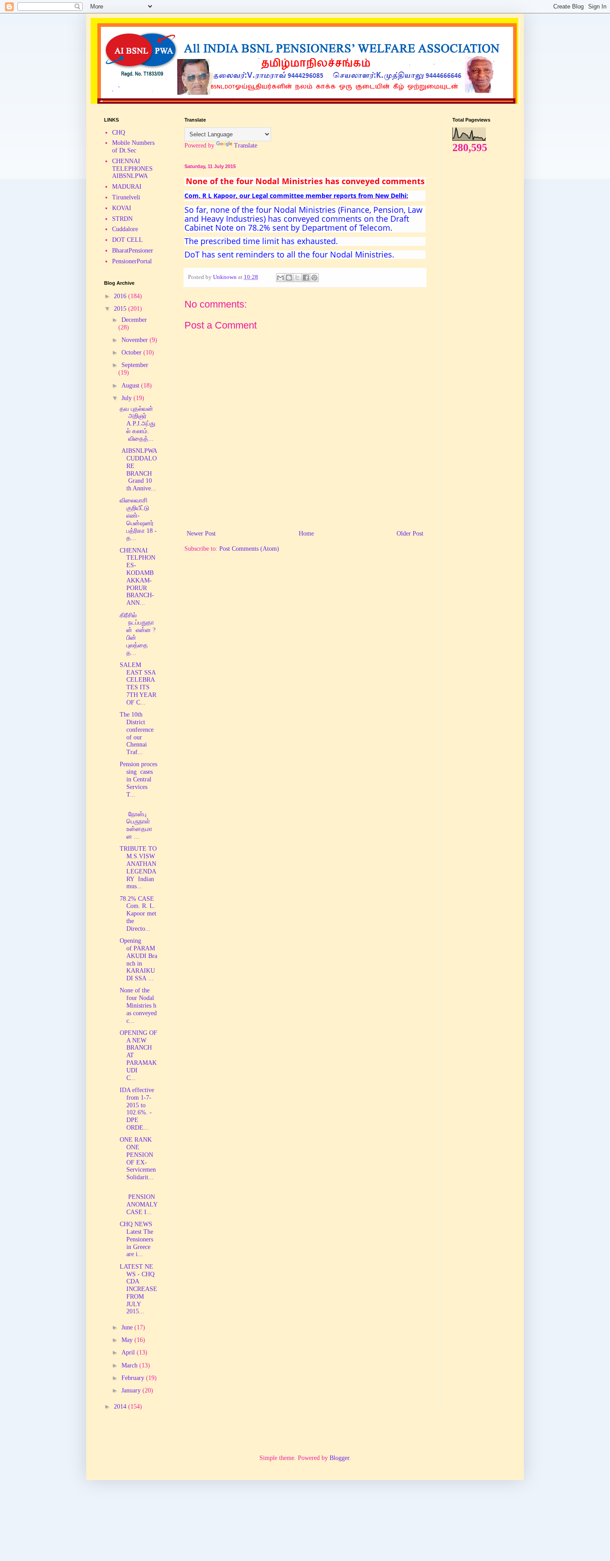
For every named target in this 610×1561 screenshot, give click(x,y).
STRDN (122, 218)
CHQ (118, 132)
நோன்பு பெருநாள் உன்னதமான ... (136, 821)
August (131, 385)
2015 (121, 308)
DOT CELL (127, 239)
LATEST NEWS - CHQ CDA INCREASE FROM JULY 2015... (138, 1289)
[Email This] (280, 277)
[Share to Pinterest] (314, 277)
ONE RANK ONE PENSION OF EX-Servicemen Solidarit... (138, 1158)
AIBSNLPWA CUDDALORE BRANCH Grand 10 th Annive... (138, 469)
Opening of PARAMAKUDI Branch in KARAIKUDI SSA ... (138, 959)
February (133, 1378)
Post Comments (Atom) (249, 548)
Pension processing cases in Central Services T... (138, 779)
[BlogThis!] (288, 277)
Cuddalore (125, 229)
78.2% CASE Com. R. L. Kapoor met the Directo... (138, 913)
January (131, 1390)
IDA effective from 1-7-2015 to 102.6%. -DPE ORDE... (137, 1109)
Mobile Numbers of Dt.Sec (133, 146)
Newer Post (201, 533)
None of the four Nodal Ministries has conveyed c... (138, 1005)
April (129, 1352)
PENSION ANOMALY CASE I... (138, 1200)
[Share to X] (297, 277)
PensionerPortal (132, 261)
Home (306, 533)
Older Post (410, 533)
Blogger (339, 1458)
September (134, 365)
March (130, 1365)
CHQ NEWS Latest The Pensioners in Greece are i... (136, 1239)
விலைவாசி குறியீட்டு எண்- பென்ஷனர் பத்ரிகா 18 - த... (138, 519)
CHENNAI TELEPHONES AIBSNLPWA (132, 169)
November (135, 340)
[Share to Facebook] (305, 277)
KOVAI (121, 208)
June (127, 1327)
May (127, 1340)
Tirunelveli (126, 197)
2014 (121, 1406)
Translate (245, 145)
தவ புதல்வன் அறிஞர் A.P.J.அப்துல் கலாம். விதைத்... (137, 423)
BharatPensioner (132, 250)
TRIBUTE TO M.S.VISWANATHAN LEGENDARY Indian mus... (138, 867)
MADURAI (127, 186)
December (134, 319)
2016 (121, 296)
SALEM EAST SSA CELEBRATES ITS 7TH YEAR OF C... (138, 684)
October (132, 352)
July (127, 398)
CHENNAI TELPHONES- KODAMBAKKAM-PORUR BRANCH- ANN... (137, 577)
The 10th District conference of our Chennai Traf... (137, 733)
